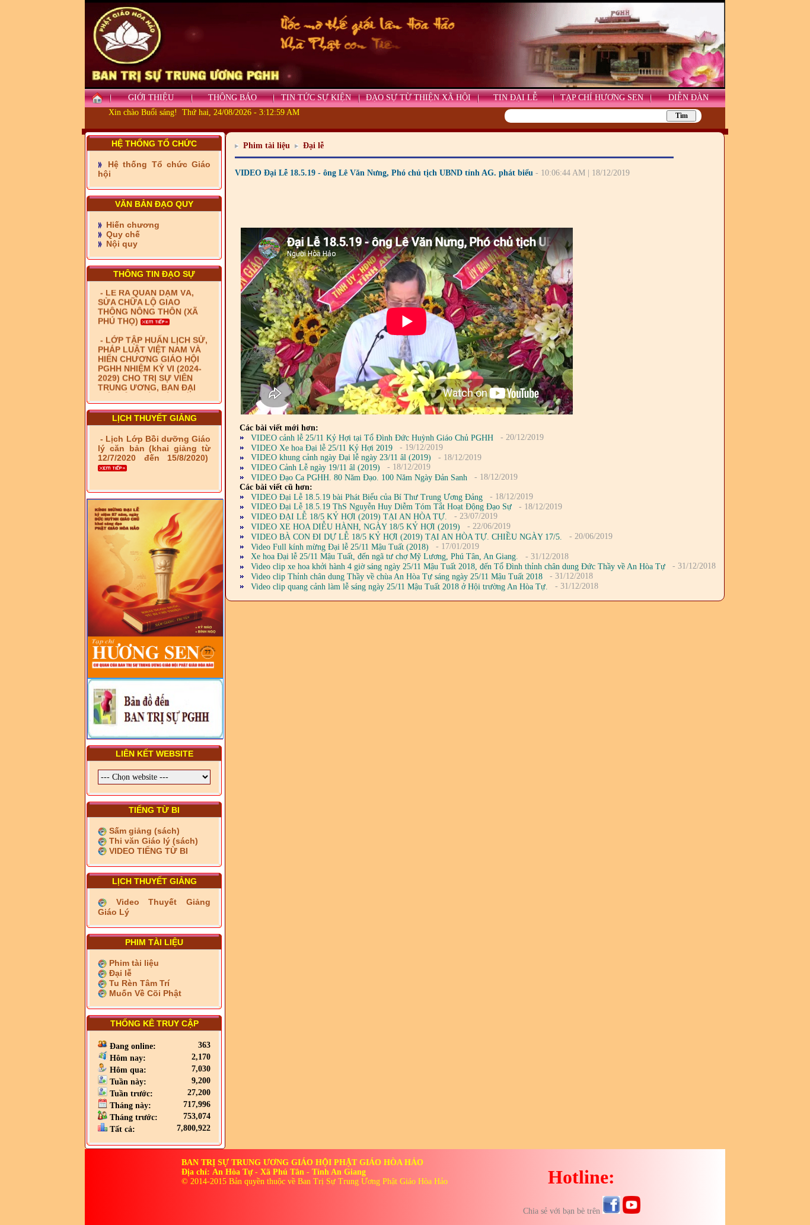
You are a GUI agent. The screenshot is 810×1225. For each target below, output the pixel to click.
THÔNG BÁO (232, 97)
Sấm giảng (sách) (143, 830)
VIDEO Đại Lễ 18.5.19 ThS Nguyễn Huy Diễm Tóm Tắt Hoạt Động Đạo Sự (381, 506)
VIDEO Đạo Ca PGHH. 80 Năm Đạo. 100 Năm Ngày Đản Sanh (359, 477)
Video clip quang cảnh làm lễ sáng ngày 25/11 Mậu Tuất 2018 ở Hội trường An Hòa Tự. (399, 586)
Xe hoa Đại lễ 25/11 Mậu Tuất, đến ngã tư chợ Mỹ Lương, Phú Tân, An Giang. (384, 556)
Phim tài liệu (133, 963)
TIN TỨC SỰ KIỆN (316, 97)
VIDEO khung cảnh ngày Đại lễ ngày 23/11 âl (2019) (341, 457)
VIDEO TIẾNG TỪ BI (147, 851)
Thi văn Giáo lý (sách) (152, 841)
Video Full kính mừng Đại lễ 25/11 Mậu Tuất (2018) (340, 547)
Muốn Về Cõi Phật (144, 993)
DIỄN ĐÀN (688, 97)
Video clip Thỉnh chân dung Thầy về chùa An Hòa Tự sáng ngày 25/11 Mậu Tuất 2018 (397, 576)
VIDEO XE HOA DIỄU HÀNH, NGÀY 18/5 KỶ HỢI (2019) (355, 526)
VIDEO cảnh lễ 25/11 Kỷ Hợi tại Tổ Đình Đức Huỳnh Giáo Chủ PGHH (372, 437)
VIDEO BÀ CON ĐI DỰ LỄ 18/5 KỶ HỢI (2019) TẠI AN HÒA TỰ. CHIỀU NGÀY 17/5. (406, 536)
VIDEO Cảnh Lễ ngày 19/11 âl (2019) (315, 467)
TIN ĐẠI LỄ (515, 97)
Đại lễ (119, 973)
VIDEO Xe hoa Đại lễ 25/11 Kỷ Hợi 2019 (322, 448)
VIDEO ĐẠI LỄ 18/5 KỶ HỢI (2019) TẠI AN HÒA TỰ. (349, 516)
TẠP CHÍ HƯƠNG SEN (601, 97)
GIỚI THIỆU (151, 97)
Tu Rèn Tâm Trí (138, 983)
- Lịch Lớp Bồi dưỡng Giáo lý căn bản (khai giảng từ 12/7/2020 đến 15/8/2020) (154, 448)
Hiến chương (132, 224)
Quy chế (122, 234)
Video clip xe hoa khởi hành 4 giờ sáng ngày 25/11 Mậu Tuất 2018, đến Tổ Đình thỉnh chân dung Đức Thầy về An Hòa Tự (458, 566)
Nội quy (121, 243)
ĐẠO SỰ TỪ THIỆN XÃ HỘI (418, 97)
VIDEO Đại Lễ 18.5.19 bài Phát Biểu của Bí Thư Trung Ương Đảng (367, 497)
